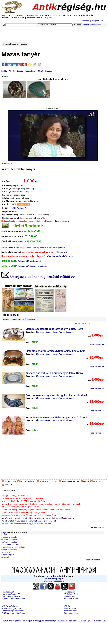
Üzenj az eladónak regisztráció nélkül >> (42, 277)
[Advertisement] (53, 34)
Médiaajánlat (60, 621)
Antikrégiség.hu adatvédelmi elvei (91, 621)
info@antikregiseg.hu (54, 581)
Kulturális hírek (70, 611)
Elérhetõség (35, 621)
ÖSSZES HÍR (10, 481)
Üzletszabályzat (47, 621)
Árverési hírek (70, 608)
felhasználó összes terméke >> (32, 266)
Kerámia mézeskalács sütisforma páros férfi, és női (56, 417)
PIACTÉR (44, 15)
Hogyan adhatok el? (11, 594)
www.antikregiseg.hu (54, 578)
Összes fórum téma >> (95, 560)
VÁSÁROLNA (31, 15)
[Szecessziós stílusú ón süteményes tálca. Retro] (13, 378)
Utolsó (101, 324)
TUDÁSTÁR (88, 15)
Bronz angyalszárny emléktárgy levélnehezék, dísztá (56, 395)
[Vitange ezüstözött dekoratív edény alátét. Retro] (13, 334)
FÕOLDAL (7, 15)
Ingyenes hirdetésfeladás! (13, 598)
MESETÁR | (98, 481)
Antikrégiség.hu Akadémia (13, 613)
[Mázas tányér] (14, 89)
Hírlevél (26, 621)
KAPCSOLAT (18, 17)
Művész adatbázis (10, 606)
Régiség (20, 71)
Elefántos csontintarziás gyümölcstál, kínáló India (55, 351)
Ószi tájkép (5, 557)
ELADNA (18, 15)
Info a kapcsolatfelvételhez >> (60, 256)
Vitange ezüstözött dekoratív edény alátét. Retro (54, 329)
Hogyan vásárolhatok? (12, 596)
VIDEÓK (86, 481)
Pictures (4, 535)
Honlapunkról (8, 592)
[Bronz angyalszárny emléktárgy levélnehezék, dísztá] (13, 401)
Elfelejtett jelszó (71, 594)
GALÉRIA (67, 15)
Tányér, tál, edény (45, 71)
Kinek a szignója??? (9, 555)
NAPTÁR (8, 485)
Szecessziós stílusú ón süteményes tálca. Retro (54, 373)
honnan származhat (9, 550)
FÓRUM (5, 17)
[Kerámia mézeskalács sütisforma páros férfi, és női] (13, 425)
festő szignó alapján (9, 542)
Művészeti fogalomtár (11, 608)
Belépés (85, 21)
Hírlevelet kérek (71, 598)
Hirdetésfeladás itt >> (63, 221)
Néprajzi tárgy (30, 71)
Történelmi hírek (71, 613)
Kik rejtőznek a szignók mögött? (13, 547)
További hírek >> (97, 528)
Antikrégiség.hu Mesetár (12, 611)
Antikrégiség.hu (15, 621)
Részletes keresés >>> (92, 25)
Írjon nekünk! (69, 596)
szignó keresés (7, 552)
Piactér (12, 71)
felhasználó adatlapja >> (29, 261)
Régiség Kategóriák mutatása (15, 44)
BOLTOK (56, 15)
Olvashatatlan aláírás (9, 540)
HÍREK (77, 15)
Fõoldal (4, 71)
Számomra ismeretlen (9, 537)
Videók (67, 606)
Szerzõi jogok (71, 621)
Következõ (93, 324)
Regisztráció (97, 21)
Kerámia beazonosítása (10, 545)
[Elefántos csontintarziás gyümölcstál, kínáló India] (13, 358)
